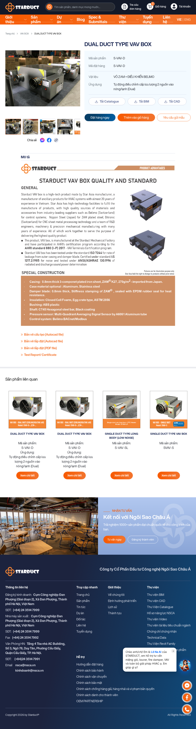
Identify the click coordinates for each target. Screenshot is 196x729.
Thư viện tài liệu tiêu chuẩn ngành (169, 625)
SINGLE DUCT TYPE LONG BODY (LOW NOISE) (121, 436)
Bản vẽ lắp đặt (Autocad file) (43, 341)
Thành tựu (115, 613)
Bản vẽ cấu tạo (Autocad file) (44, 334)
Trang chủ (10, 33)
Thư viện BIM (155, 594)
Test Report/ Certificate (40, 355)
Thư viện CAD (156, 601)
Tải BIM (144, 101)
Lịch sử (112, 607)
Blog (81, 19)
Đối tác (80, 619)
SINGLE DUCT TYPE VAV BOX (168, 434)
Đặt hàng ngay (100, 117)
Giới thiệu (9, 19)
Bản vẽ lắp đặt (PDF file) (40, 348)
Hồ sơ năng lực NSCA (161, 613)
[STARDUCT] (22, 7)
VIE (179, 19)
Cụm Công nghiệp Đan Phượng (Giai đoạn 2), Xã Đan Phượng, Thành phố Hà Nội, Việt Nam (36, 599)
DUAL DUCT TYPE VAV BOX (27, 434)
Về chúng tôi (116, 594)
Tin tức (80, 607)
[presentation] (80, 7)
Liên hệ (166, 19)
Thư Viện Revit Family (161, 643)
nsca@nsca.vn (25, 665)
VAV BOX (24, 33)
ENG (187, 19)
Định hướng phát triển (122, 601)
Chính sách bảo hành (90, 670)
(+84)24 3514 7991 (27, 659)
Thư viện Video (157, 619)
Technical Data (156, 637)
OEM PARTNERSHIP (89, 701)
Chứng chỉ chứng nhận (162, 631)
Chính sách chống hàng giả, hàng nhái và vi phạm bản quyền (115, 689)
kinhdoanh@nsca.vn (29, 670)
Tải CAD (174, 101)
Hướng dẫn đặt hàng (89, 664)
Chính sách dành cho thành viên (97, 695)
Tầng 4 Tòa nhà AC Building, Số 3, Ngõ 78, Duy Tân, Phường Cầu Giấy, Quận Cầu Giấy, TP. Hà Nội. (35, 648)
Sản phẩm (36, 19)
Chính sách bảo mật (89, 682)
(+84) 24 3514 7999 (26, 610)
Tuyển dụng (148, 19)
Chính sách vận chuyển (91, 676)
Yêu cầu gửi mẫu (174, 117)
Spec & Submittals (98, 19)
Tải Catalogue (109, 101)
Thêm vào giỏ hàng (136, 117)
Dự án (59, 19)
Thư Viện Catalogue (160, 607)
